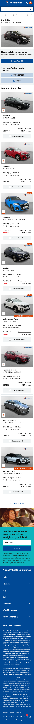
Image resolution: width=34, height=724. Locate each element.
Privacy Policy (10, 562)
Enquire (18, 80)
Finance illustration (24, 128)
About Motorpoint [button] (10, 617)
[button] (3, 3)
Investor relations (8, 720)
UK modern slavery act (10, 716)
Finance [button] (6, 584)
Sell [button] (4, 597)
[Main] (14, 3)
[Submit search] (30, 9)
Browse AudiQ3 (17, 61)
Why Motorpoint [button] (10, 610)
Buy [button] (4, 590)
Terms (12, 712)
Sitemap (18, 712)
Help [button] (5, 577)
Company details (25, 716)
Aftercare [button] (7, 603)
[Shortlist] (30, 2)
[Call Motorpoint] (27, 2)
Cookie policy (20, 720)
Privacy (5, 712)
